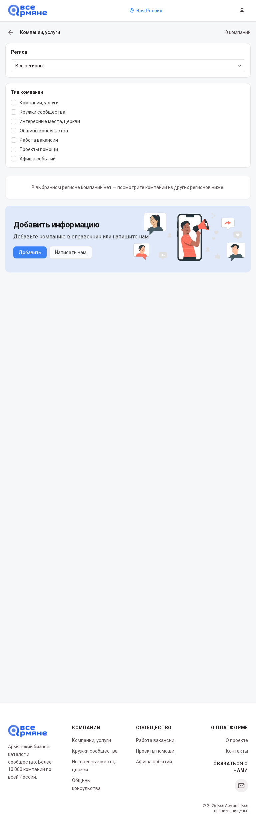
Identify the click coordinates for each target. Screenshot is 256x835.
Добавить (30, 252)
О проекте (237, 740)
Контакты (237, 751)
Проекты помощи (155, 751)
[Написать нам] (241, 785)
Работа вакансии (155, 740)
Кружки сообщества (95, 751)
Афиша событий (154, 761)
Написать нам (70, 252)
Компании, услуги (91, 740)
